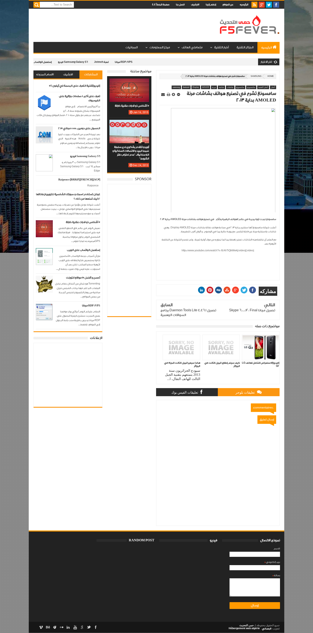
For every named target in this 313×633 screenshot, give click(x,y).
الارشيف (195, 4)
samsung (256, 76)
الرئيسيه (244, 4)
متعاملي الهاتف (192, 47)
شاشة (221, 87)
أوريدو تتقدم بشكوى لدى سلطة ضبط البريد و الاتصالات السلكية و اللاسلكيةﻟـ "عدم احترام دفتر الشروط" (130, 153)
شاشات (230, 87)
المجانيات (131, 47)
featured (186, 87)
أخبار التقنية (221, 47)
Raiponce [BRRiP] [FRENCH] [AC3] (79, 180)
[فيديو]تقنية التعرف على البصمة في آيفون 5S (74, 86)
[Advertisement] (110, 25)
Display (195, 87)
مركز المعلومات (159, 47)
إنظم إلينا (211, 4)
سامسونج (251, 87)
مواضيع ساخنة (140, 71)
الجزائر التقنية (245, 47)
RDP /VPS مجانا (109, 62)
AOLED (205, 87)
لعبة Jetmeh (87, 62)
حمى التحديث (246, 625)
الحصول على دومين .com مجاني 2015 (79, 128)
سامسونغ (240, 87)
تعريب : (271, 628)
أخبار (273, 87)
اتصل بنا (180, 4)
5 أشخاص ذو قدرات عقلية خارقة (83, 222)
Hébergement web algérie (244, 628)
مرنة (214, 87)
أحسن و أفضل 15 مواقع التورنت (83, 278)
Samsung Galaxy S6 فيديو (58, 62)
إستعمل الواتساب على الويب (83, 250)
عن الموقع (228, 4)
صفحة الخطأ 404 (160, 4)
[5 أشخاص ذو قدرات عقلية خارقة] (129, 83)
